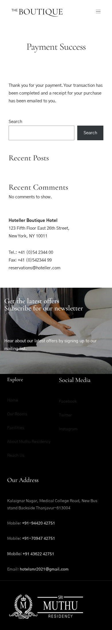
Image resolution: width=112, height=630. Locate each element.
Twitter (65, 415)
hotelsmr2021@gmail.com (44, 569)
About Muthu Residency (29, 442)
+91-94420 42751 (38, 523)
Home (12, 400)
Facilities (15, 428)
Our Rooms (17, 414)
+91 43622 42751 (38, 554)
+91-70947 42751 (38, 539)
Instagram (68, 429)
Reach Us (15, 456)
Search (15, 122)
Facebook (68, 401)
